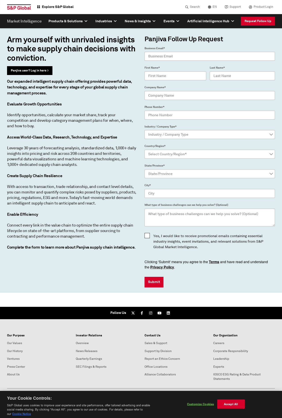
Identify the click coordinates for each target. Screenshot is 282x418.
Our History (15, 351)
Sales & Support (156, 343)
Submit (154, 281)
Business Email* (155, 48)
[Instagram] (150, 313)
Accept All (231, 404)
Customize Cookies (200, 404)
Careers (218, 343)
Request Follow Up (258, 21)
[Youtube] (159, 313)
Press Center (16, 367)
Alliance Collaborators (160, 374)
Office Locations (156, 367)
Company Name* (155, 87)
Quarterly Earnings (89, 359)
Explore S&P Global (58, 6)
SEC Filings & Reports (91, 367)
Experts (218, 367)
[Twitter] (133, 313)
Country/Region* (155, 146)
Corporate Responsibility (230, 351)
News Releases (86, 351)
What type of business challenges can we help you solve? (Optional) (186, 205)
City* (148, 185)
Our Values (14, 343)
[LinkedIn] (168, 313)
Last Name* (217, 67)
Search (195, 7)
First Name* (152, 67)
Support (235, 7)
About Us (13, 374)
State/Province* (155, 165)
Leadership (221, 359)
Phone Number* (154, 107)
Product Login (263, 7)
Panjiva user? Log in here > (30, 70)
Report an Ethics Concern (162, 359)
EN (215, 7)
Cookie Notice (21, 413)
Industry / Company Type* (160, 126)
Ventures (13, 359)
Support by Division (158, 351)
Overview (82, 343)
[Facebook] (141, 313)
